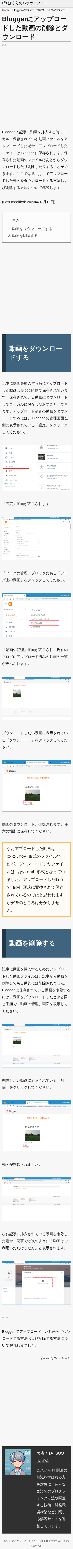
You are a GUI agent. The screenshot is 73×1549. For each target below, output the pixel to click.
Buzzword (51, 1541)
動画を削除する (25, 236)
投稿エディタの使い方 (50, 10)
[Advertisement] (36, 84)
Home (6, 10)
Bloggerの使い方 (23, 10)
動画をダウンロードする (32, 229)
